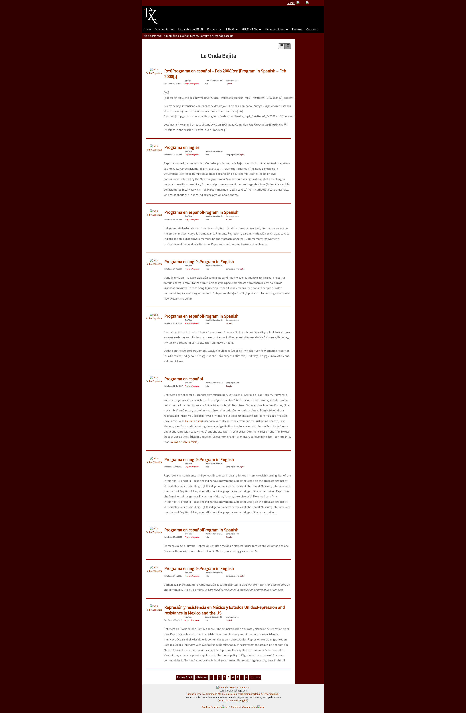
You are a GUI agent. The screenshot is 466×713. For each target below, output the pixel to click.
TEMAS (230, 29)
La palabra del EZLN (190, 29)
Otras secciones (275, 29)
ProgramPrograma (191, 84)
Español (229, 84)
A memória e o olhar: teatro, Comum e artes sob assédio (198, 36)
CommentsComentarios (244, 707)
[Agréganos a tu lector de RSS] (318, 3)
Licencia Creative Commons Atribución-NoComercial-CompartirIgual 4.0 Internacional (233, 694)
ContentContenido (212, 707)
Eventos (297, 29)
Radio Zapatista (154, 73)
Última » (255, 677)
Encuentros (214, 29)
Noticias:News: (153, 36)
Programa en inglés (182, 147)
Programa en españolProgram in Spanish (201, 212)
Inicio (147, 29)
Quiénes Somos (164, 29)
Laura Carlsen (193, 421)
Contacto (312, 29)
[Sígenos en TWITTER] (302, 2)
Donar (291, 2)
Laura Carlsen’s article (183, 442)
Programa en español (183, 379)
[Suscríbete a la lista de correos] (298, 3)
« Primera (202, 677)
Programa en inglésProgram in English (199, 261)
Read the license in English (233, 700)
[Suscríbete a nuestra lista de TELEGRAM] (307, 2)
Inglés (242, 154)
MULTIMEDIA (250, 29)
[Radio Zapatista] (213, 13)
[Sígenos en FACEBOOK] (311, 2)
